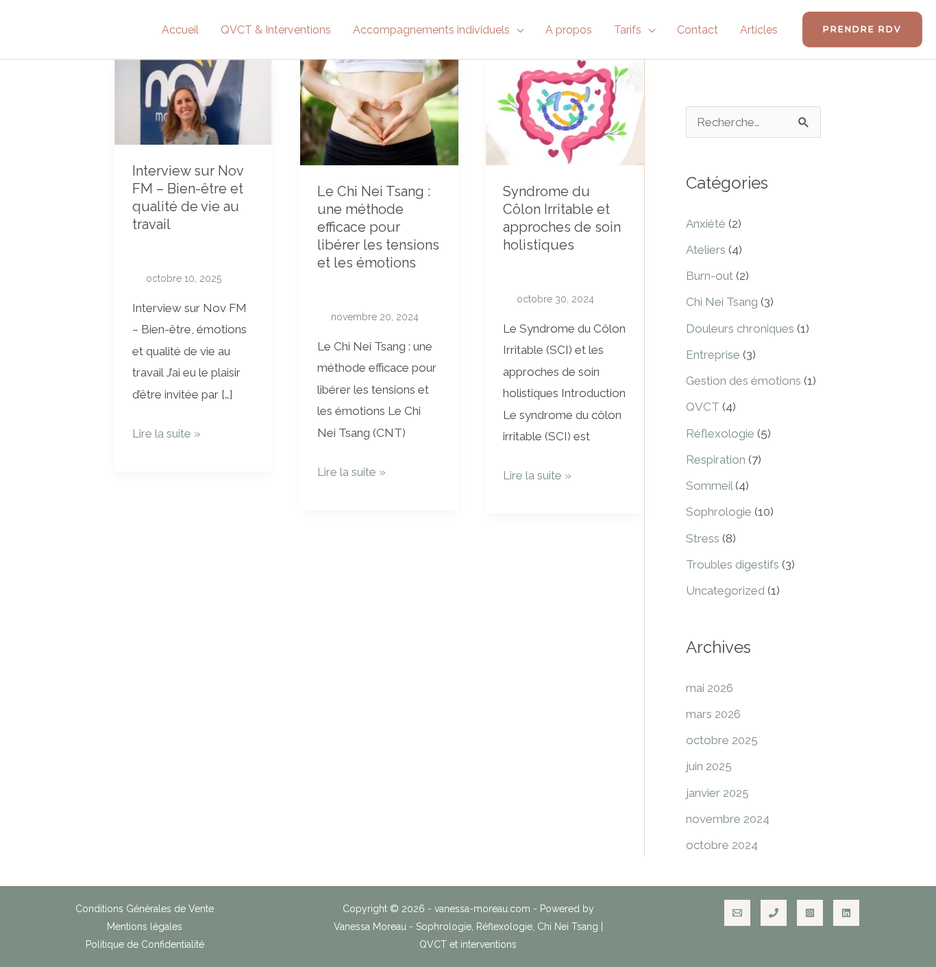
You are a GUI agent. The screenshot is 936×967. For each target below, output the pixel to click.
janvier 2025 (717, 793)
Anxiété (706, 223)
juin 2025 (709, 766)
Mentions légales (144, 926)
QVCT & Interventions (276, 29)
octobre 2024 (722, 845)
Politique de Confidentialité (145, 944)
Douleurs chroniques (740, 328)
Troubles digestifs (732, 564)
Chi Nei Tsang (722, 302)
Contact (697, 29)
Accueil (180, 29)
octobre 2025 (722, 740)
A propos (568, 29)
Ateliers (706, 249)
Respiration (716, 459)
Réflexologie (720, 433)
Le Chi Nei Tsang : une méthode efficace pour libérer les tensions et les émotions (378, 227)
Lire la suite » (166, 431)
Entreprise (713, 354)
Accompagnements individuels (431, 29)
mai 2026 (709, 688)
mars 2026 (713, 714)
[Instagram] (810, 913)
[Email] (737, 913)
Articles (759, 29)
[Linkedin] (846, 913)
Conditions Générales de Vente (144, 908)
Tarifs (627, 29)
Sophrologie (719, 511)
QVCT (702, 407)
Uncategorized (725, 590)
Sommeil (709, 485)
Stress (702, 538)
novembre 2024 (727, 819)
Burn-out (709, 276)
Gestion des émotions (743, 380)
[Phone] (774, 913)
